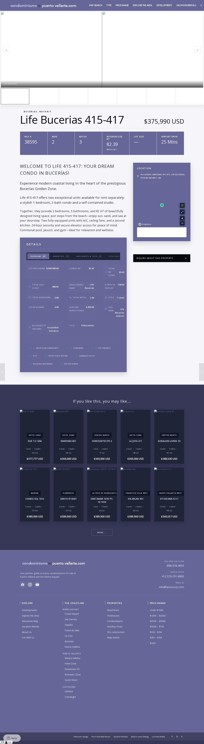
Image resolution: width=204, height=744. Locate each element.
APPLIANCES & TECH (88, 256)
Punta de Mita (72, 630)
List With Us (28, 637)
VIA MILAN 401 (135, 498)
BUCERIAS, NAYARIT (38, 111)
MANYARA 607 (68, 441)
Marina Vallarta (72, 658)
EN (2, 742)
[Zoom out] (182, 223)
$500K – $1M (157, 626)
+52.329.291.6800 (172, 576)
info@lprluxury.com (171, 587)
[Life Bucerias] (15, 96)
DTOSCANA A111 (169, 498)
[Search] (201, 5)
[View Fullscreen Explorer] (182, 212)
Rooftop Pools (114, 626)
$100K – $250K (158, 615)
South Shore (71, 679)
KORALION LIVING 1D (169, 441)
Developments (29, 610)
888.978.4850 (175, 565)
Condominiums (115, 621)
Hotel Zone (70, 663)
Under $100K (156, 610)
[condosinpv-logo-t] (43, 5)
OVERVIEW (37, 256)
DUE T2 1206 (35, 441)
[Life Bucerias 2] (44, 96)
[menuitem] (95, 5)
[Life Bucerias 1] (73, 96)
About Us (27, 632)
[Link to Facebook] (172, 736)
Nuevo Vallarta (72, 646)
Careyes (69, 691)
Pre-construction (115, 632)
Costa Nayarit (72, 613)
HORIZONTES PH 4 (102, 441)
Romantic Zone (73, 674)
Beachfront (113, 610)
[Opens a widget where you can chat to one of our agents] (12, 738)
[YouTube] (37, 584)
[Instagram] (30, 584)
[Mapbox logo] (145, 224)
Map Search (113, 637)
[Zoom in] (182, 218)
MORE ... (101, 532)
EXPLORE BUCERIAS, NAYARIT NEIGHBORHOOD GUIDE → (161, 232)
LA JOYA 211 (135, 441)
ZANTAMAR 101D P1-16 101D (102, 500)
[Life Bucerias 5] (131, 96)
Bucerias (69, 641)
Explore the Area (30, 615)
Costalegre (70, 696)
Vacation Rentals (30, 626)
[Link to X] (181, 736)
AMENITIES (61, 256)
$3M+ (153, 643)
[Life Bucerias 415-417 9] (161, 96)
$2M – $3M (156, 637)
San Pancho (71, 619)
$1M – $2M (156, 632)
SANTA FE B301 (68, 498)
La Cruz (69, 635)
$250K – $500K (158, 621)
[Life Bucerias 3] (102, 96)
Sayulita (69, 624)
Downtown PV (72, 669)
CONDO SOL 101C (34, 498)
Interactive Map (30, 621)
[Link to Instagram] (177, 736)
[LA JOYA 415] (2, 372)
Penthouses (113, 615)
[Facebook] (22, 584)
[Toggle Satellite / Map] (182, 205)
